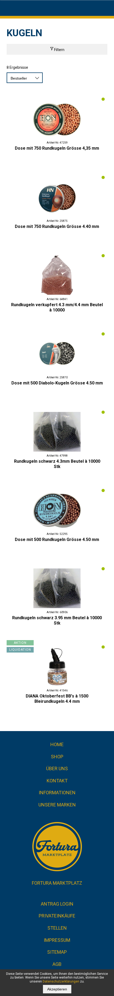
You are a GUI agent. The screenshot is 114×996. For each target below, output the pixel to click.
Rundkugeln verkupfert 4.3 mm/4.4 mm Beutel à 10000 (57, 307)
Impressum (57, 940)
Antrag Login (57, 904)
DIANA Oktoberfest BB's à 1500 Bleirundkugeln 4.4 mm (57, 699)
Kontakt (57, 780)
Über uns (57, 768)
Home (57, 744)
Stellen (57, 928)
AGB (57, 964)
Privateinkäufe (57, 916)
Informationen (57, 792)
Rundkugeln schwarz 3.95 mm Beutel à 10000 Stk (57, 620)
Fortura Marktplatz (57, 883)
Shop (57, 756)
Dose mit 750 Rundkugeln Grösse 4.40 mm (57, 226)
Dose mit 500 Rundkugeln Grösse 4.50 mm (57, 539)
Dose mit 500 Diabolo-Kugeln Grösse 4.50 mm (57, 382)
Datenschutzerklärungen (61, 981)
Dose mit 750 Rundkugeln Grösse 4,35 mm (57, 148)
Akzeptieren (57, 989)
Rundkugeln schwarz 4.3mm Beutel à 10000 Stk (57, 464)
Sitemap (57, 952)
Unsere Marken (57, 804)
